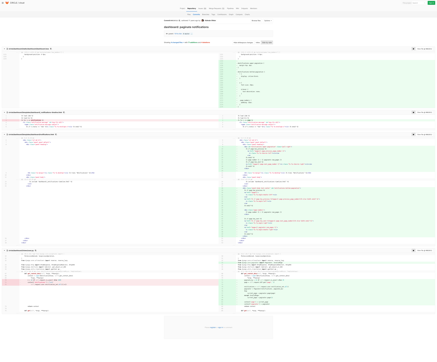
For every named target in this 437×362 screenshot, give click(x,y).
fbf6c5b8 (178, 34)
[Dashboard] (7, 4)
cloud (21, 3)
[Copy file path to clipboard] (51, 49)
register (213, 327)
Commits (196, 14)
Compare (239, 14)
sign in (220, 327)
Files (189, 14)
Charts (247, 14)
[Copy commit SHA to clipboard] (179, 20)
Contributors (222, 14)
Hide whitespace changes (243, 42)
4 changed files (177, 42)
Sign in (431, 3)
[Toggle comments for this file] (413, 49)
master (186, 34)
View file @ (424, 49)
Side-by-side (267, 42)
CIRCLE (13, 3)
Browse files (256, 21)
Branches (205, 14)
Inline (258, 42)
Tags (213, 14)
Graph (231, 14)
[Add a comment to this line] (13, 54)
